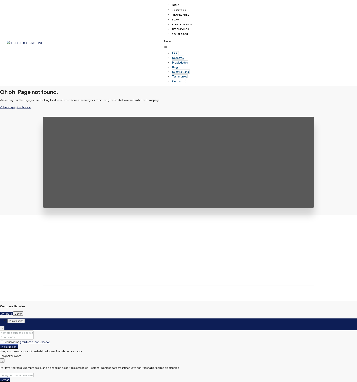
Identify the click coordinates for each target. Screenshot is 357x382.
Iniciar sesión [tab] (16, 321)
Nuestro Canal (180, 71)
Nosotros (178, 57)
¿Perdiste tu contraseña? (35, 342)
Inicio (175, 53)
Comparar (6, 313)
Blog (175, 67)
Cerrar (18, 313)
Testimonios (179, 76)
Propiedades (180, 14)
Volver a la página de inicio (15, 107)
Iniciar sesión (9, 346)
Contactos (180, 34)
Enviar (5, 379)
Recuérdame (12, 342)
